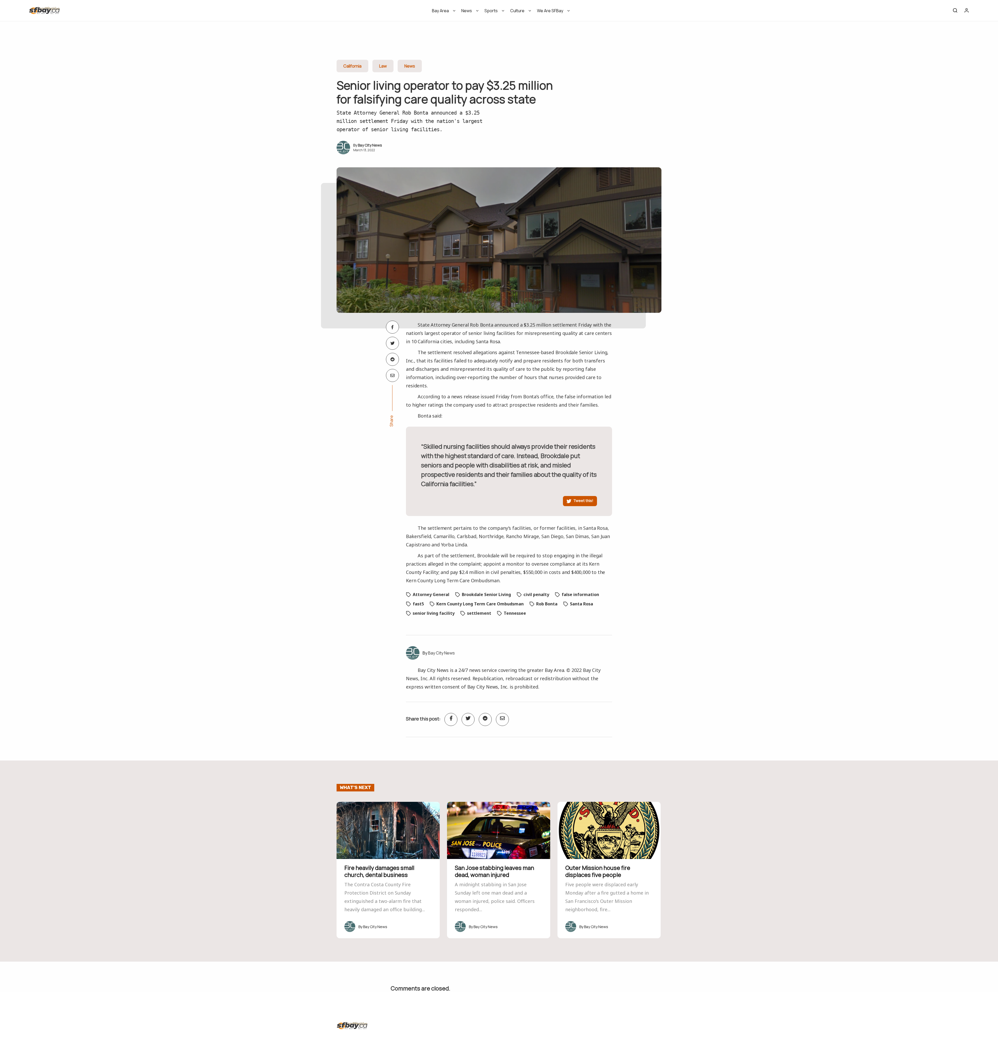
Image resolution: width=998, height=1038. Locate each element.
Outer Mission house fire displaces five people (597, 871)
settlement (479, 613)
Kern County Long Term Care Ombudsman (480, 604)
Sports (491, 11)
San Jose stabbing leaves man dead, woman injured (494, 871)
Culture (517, 11)
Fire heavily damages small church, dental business (379, 871)
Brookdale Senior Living (486, 594)
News (466, 11)
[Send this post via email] (392, 375)
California (352, 66)
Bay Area (440, 11)
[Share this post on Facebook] (392, 327)
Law (383, 66)
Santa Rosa (581, 604)
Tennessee (515, 613)
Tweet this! (583, 500)
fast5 (418, 604)
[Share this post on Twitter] (392, 343)
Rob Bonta (546, 604)
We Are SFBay (550, 11)
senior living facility (434, 613)
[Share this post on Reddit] (392, 359)
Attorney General (431, 594)
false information (580, 594)
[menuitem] (442, 12)
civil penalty (536, 594)
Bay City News (370, 145)
